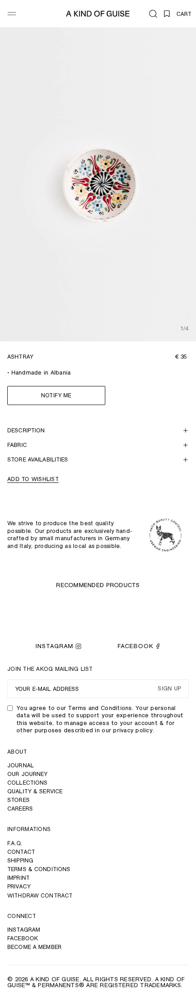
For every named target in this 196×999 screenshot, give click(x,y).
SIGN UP (169, 689)
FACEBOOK (135, 646)
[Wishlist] (167, 14)
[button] (153, 14)
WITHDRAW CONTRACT (39, 895)
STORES (18, 799)
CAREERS (20, 808)
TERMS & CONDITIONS (38, 869)
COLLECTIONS (27, 782)
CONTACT (21, 851)
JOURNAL (20, 765)
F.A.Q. (14, 843)
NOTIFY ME (56, 395)
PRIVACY (19, 886)
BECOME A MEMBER (34, 946)
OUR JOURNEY (27, 774)
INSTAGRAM (54, 646)
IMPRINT (18, 877)
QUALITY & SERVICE (34, 791)
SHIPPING (20, 860)
